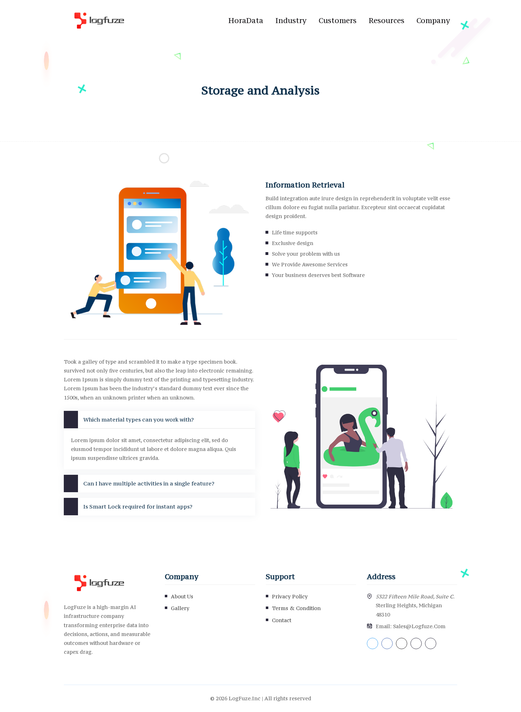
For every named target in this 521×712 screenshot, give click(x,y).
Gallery (180, 608)
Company (433, 20)
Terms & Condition (296, 608)
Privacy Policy (290, 596)
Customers (338, 20)
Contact (281, 620)
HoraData (245, 20)
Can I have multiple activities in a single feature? (148, 483)
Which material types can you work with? (138, 419)
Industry (291, 20)
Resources (386, 20)
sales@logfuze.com (419, 626)
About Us (182, 596)
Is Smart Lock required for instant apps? (137, 506)
